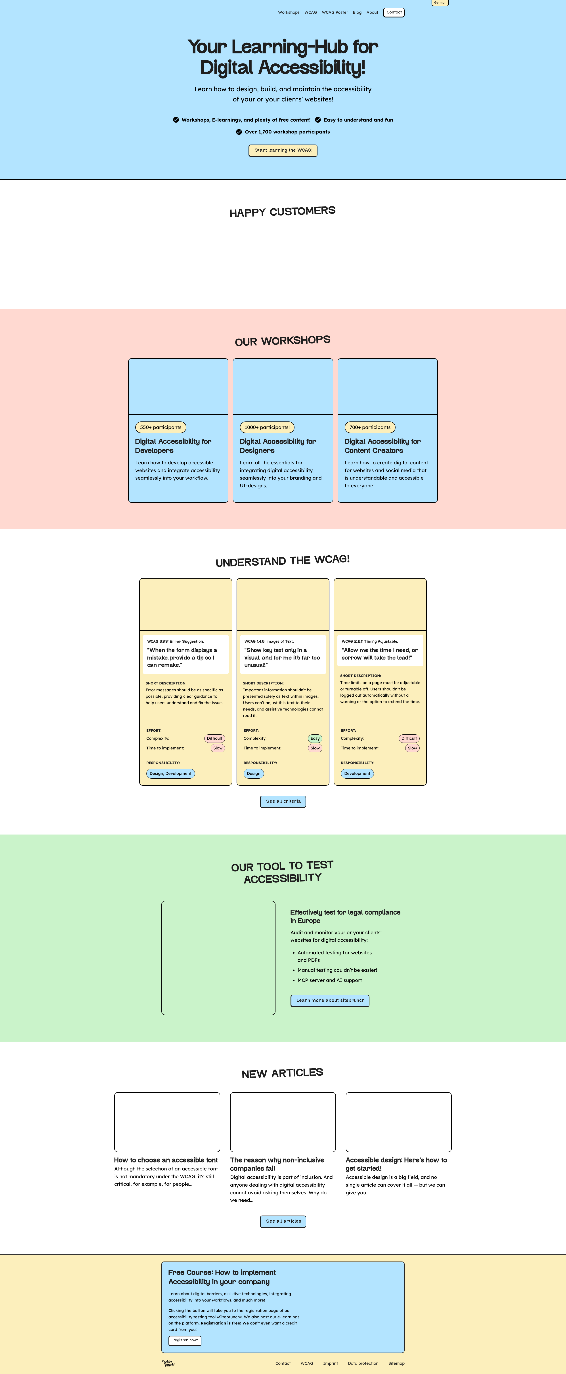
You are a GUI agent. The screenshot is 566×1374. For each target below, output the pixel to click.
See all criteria (283, 801)
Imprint (330, 1363)
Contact (394, 12)
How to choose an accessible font (166, 1160)
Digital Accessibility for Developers (173, 446)
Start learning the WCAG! (284, 150)
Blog (357, 12)
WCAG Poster (335, 12)
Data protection (363, 1363)
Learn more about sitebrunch (331, 1001)
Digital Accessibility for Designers (278, 446)
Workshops (289, 12)
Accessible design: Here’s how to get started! (396, 1164)
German (440, 2)
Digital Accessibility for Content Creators (383, 446)
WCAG (310, 12)
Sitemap (396, 1363)
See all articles (283, 1221)
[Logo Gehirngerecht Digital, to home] (168, 1364)
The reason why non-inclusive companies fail (277, 1164)
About (372, 12)
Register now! (185, 1340)
